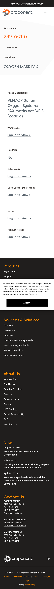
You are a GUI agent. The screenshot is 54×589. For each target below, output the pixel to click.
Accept (27, 303)
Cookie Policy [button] (28, 291)
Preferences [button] (33, 294)
